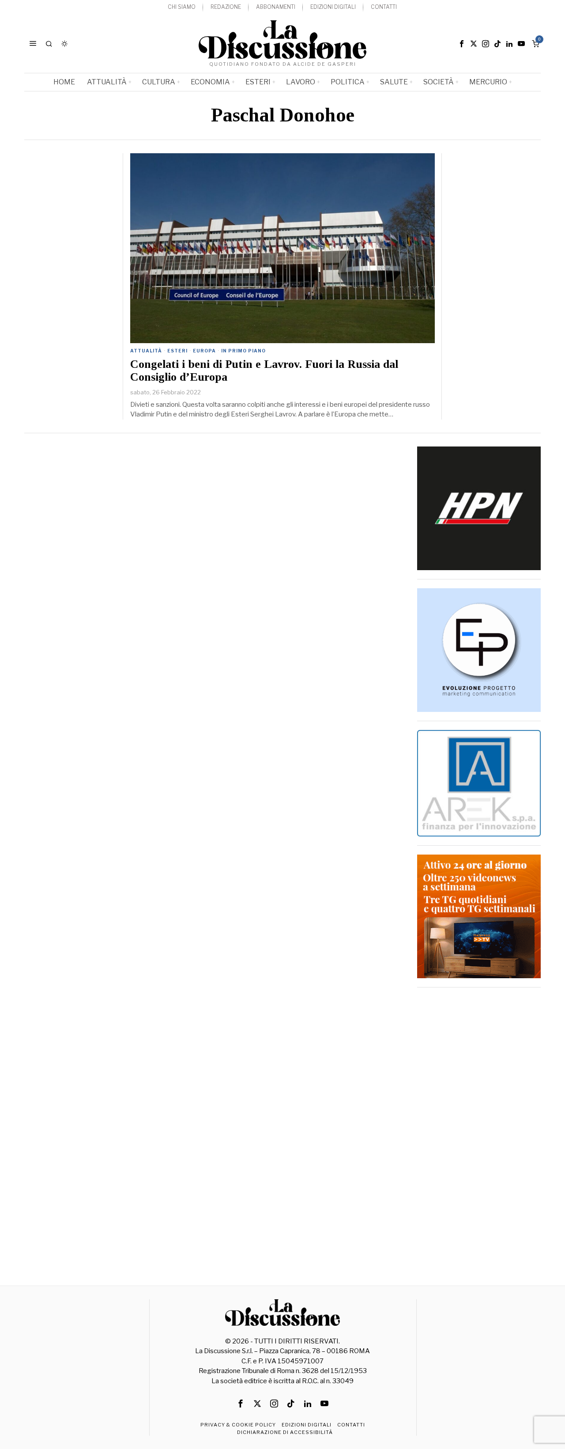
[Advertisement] (479, 1128)
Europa (204, 350)
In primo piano (243, 350)
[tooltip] (461, 43)
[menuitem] (181, 7)
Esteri (177, 350)
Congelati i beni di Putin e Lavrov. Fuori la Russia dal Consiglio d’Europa (264, 370)
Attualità (146, 350)
